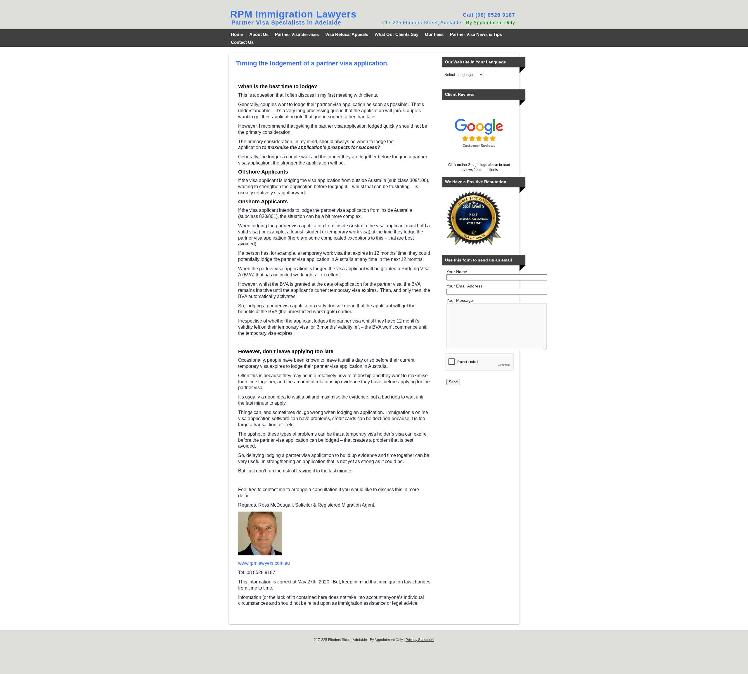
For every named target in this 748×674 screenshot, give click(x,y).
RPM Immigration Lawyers (293, 14)
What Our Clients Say (396, 34)
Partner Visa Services (297, 34)
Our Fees (434, 34)
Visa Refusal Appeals (346, 34)
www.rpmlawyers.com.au (264, 563)
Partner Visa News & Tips (476, 34)
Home (237, 34)
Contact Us (242, 42)
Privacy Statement (420, 640)
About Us (259, 34)
